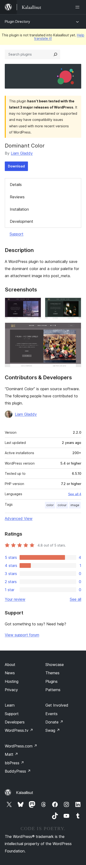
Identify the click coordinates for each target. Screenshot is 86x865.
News (10, 672)
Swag (52, 730)
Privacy (11, 689)
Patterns (52, 689)
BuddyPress (18, 771)
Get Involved (56, 705)
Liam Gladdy (22, 153)
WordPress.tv (19, 730)
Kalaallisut (24, 792)
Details (16, 184)
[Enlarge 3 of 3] (74, 329)
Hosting (11, 681)
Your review (15, 599)
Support (16, 234)
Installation (19, 209)
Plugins (51, 681)
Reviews (17, 197)
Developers (15, 722)
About (10, 664)
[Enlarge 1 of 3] (34, 304)
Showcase (54, 664)
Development (21, 221)
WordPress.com (21, 746)
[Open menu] (78, 7)
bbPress (14, 762)
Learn (10, 705)
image (74, 505)
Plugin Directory (17, 21)
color (50, 505)
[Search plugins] (55, 54)
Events (51, 713)
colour (62, 505)
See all (75, 599)
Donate (54, 722)
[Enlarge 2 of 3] (74, 304)
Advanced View (18, 518)
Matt (11, 754)
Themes (52, 672)
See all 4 (74, 494)
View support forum (22, 634)
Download (16, 166)
